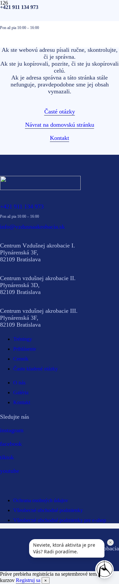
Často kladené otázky (35, 369)
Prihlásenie (24, 349)
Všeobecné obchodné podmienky (48, 510)
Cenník (20, 359)
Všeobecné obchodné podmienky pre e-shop (59, 520)
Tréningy (22, 339)
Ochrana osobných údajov (40, 500)
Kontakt (21, 402)
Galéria (20, 392)
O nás (19, 382)
